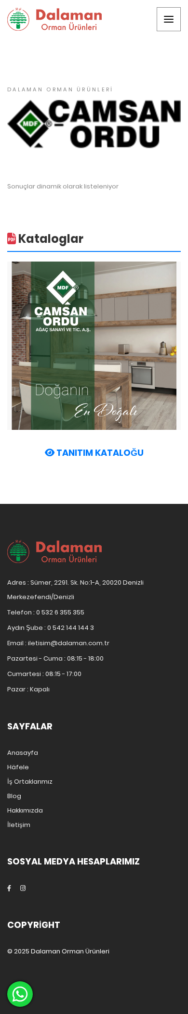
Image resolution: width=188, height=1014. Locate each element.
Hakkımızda (25, 810)
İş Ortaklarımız (30, 781)
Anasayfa (22, 752)
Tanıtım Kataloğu (99, 453)
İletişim (18, 824)
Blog (14, 796)
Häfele (18, 767)
